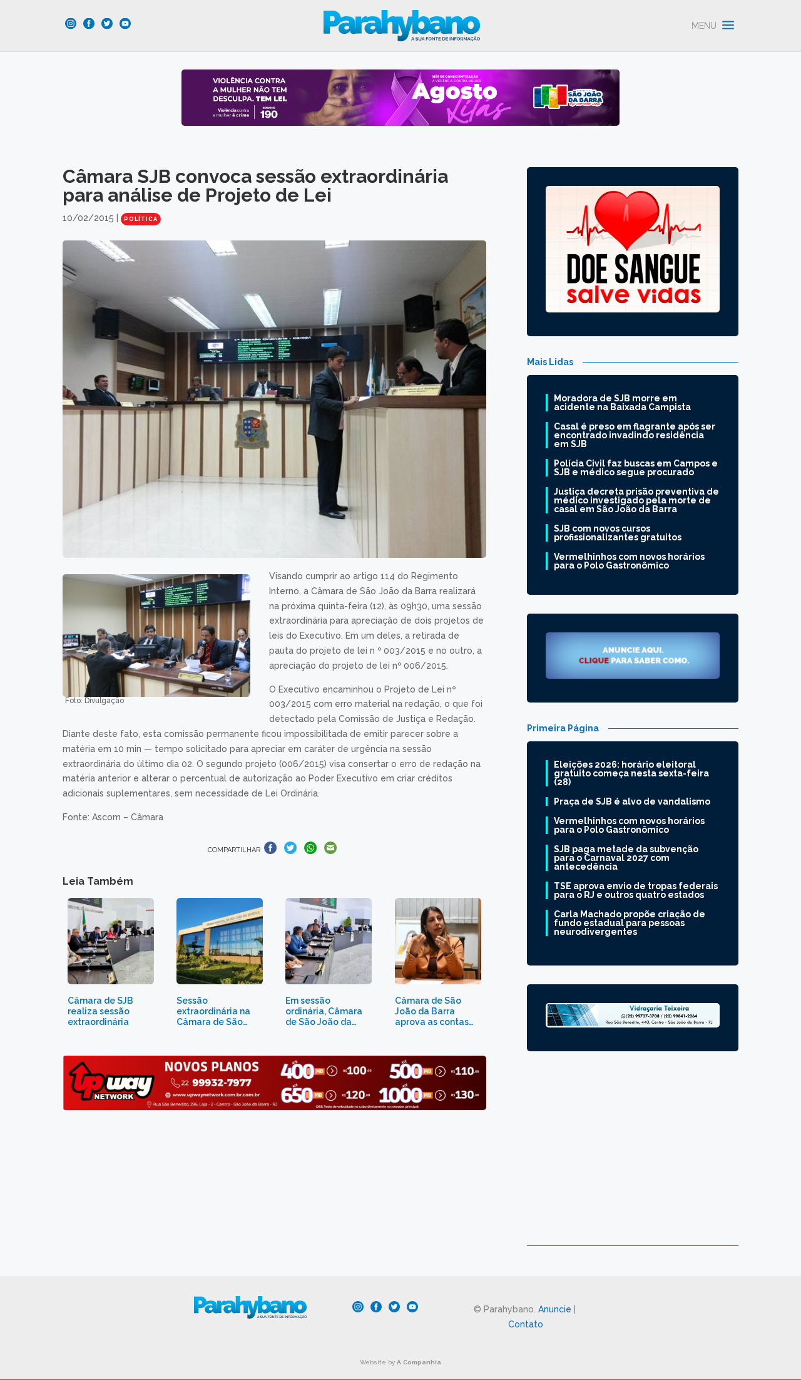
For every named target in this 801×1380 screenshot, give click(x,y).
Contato (525, 1324)
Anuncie (554, 1309)
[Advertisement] (632, 1157)
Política (141, 219)
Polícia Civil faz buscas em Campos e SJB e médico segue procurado (636, 467)
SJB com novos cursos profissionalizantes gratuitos (617, 533)
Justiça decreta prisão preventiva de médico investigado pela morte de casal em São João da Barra (636, 500)
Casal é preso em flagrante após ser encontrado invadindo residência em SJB (634, 435)
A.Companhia (419, 1362)
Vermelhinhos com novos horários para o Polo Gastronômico (629, 561)
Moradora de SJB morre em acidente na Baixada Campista (622, 402)
